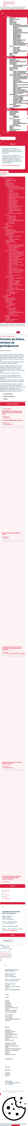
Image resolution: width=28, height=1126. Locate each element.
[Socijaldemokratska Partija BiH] (3, 10)
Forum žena (8, 1016)
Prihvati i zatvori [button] (15, 1125)
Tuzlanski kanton (5, 881)
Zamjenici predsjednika (11, 1034)
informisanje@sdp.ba (11, 930)
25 (2, 957)
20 (6, 955)
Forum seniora (9, 1017)
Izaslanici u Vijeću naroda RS (13, 1048)
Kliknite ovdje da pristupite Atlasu (11, 165)
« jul (1, 960)
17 (0, 955)
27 (6, 957)
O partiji (7, 1000)
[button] (3, 8)
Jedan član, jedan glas (11, 1007)
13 (5, 953)
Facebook (7, 890)
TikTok (7, 1075)
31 (0, 958)
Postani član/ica (9, 1058)
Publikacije (8, 1004)
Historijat (7, 1001)
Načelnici (7, 1053)
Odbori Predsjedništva (11, 1010)
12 (4, 953)
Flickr (5, 896)
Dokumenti (8, 1003)
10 (0, 953)
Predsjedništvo (9, 1033)
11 (2, 953)
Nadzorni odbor (9, 1040)
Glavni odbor (8, 1035)
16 (10, 953)
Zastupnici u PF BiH (10, 1044)
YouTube (6, 894)
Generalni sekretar (10, 1031)
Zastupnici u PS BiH (10, 1043)
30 (10, 957)
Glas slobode (8, 1006)
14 (7, 953)
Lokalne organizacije (9, 396)
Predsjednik (8, 1030)
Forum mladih (8, 1014)
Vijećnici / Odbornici (10, 1054)
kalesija (5, 399)
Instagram (7, 898)
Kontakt (7, 1009)
